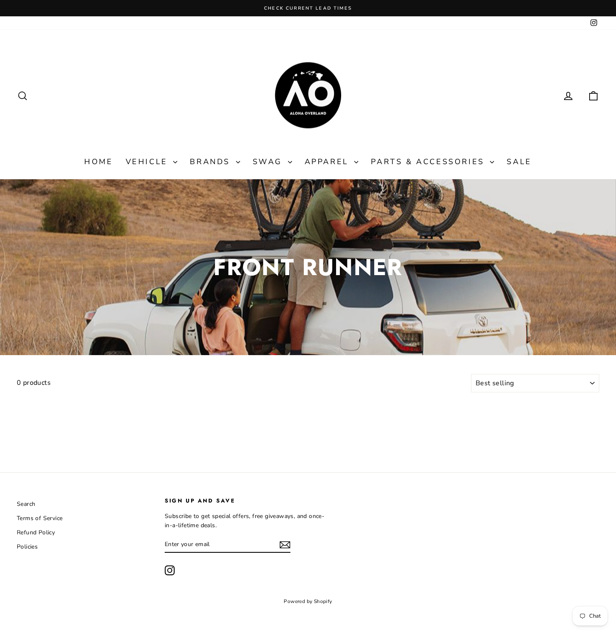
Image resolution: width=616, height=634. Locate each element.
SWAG (269, 162)
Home (98, 162)
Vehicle (148, 162)
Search (26, 504)
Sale (519, 162)
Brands (211, 162)
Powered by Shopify (308, 601)
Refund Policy (36, 532)
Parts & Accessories (429, 162)
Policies (27, 547)
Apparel (328, 162)
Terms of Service (39, 518)
